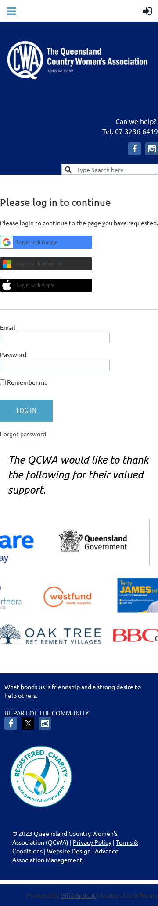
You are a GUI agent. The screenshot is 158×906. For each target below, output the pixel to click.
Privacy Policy (92, 842)
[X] (28, 723)
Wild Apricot (78, 895)
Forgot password (23, 434)
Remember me (27, 382)
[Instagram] (151, 148)
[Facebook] (134, 148)
